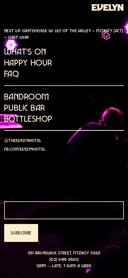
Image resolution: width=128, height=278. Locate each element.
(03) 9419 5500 (64, 259)
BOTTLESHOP (28, 119)
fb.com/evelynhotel (24, 149)
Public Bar (24, 108)
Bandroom (26, 96)
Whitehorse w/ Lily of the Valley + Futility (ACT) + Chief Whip (63, 34)
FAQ (11, 74)
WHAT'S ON (25, 51)
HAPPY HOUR (28, 62)
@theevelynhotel (22, 140)
